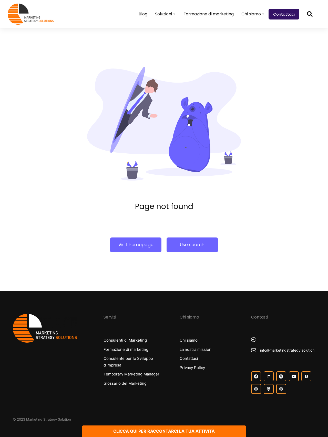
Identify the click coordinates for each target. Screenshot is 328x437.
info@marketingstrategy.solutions (288, 350)
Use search (192, 245)
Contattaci (284, 14)
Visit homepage (135, 245)
